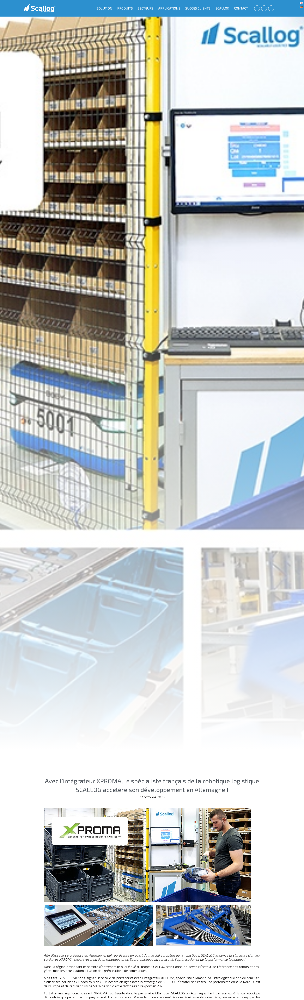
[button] (257, 8)
